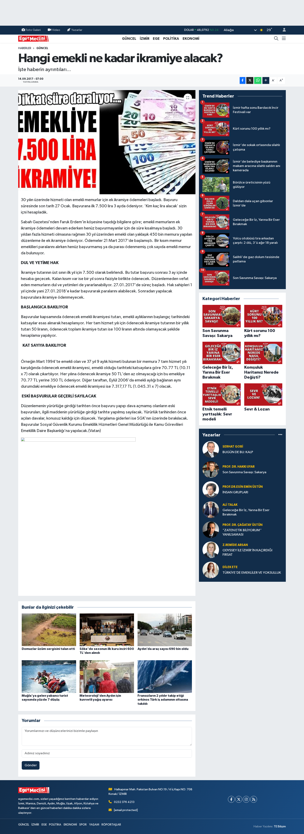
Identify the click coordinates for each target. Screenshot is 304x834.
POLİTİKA (171, 38)
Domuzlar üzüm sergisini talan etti (48, 649)
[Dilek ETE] (210, 570)
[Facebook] (231, 799)
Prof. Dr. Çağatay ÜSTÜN (242, 524)
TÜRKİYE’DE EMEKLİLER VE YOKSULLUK (252, 573)
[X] (238, 799)
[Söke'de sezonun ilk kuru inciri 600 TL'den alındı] (107, 629)
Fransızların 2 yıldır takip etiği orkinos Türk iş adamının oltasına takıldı (163, 699)
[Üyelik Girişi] (282, 30)
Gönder (31, 765)
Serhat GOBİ (233, 446)
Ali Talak (230, 504)
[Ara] (276, 38)
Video (56, 29)
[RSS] (253, 799)
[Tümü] (280, 435)
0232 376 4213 (124, 802)
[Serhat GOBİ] (210, 449)
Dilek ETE (230, 567)
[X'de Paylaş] (249, 80)
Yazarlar (76, 29)
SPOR (83, 824)
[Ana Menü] (284, 38)
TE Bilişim (280, 826)
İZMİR (144, 38)
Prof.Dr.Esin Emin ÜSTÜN (243, 486)
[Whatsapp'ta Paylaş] (257, 80)
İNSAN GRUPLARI (235, 492)
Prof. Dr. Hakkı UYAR (239, 466)
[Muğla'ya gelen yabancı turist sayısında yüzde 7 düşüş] (49, 676)
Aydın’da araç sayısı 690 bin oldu (163, 649)
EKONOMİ (191, 38)
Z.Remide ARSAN (235, 545)
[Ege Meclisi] (33, 38)
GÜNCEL (129, 38)
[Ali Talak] (210, 509)
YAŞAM (94, 824)
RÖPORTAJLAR (111, 824)
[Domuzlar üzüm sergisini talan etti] (49, 629)
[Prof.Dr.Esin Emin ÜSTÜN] (210, 489)
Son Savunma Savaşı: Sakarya (244, 472)
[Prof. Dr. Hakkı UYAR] (210, 469)
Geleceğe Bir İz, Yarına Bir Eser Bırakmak (246, 512)
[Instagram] (246, 799)
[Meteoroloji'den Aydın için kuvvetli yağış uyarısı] (107, 676)
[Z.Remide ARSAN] (210, 550)
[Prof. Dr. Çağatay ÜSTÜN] (210, 529)
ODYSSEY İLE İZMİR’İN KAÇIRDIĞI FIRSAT (247, 552)
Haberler (24, 48)
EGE (156, 38)
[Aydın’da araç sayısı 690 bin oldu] (165, 629)
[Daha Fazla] (265, 80)
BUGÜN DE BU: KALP (238, 452)
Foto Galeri (33, 29)
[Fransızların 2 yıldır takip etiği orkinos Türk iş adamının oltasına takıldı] (165, 676)
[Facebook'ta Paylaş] (242, 80)
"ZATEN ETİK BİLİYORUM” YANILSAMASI (242, 532)
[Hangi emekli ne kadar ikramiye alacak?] (106, 142)
